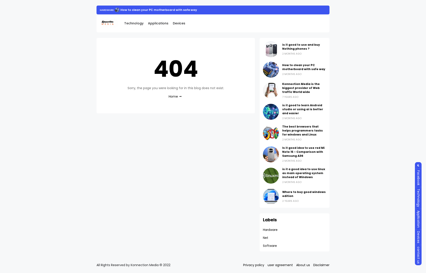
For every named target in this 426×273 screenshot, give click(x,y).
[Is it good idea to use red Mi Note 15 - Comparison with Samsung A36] (271, 154)
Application (418, 219)
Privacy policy (253, 265)
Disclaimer (321, 265)
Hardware (107, 10)
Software (270, 246)
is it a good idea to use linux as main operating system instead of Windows (303, 173)
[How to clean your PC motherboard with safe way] (117, 10)
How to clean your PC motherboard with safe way (158, 10)
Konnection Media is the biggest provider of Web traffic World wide (301, 88)
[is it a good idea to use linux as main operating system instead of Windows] (271, 176)
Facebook (418, 177)
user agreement (280, 265)
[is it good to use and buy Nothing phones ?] (271, 49)
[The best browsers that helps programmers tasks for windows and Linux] (271, 133)
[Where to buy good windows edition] (271, 196)
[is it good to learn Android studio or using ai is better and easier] (271, 112)
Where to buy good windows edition (304, 194)
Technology (134, 23)
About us (303, 265)
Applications (158, 23)
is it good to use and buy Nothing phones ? (301, 47)
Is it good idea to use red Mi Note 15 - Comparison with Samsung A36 (303, 152)
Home (173, 96)
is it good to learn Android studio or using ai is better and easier (302, 109)
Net (265, 238)
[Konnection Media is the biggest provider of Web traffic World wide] (271, 90)
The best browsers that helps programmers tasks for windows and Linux (302, 130)
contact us (418, 255)
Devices (179, 23)
